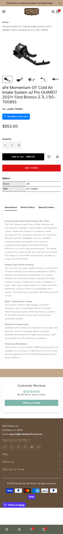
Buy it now (31, 168)
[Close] (59, 3)
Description (11, 207)
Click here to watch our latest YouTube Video (29, 3)
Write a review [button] (31, 402)
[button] (48, 156)
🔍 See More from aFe (16, 116)
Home (5, 22)
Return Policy (28, 207)
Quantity (6, 139)
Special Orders (46, 207)
